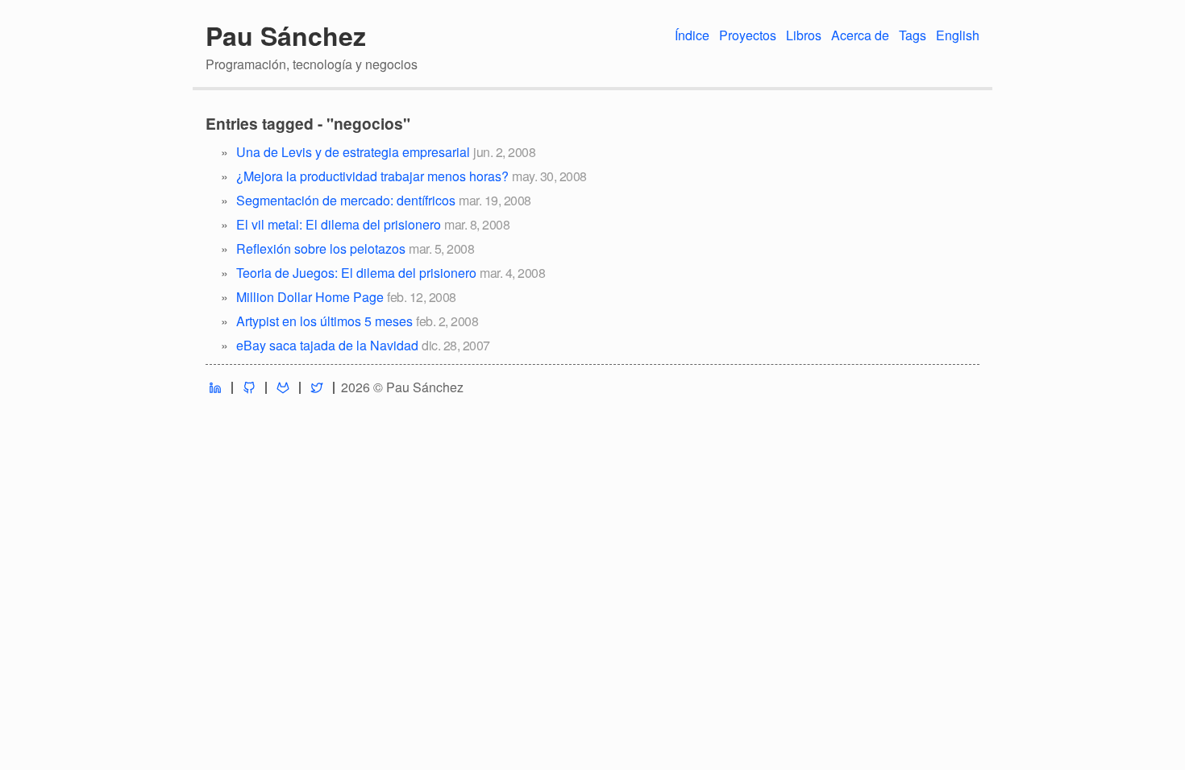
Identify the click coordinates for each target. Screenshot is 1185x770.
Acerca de (860, 35)
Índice (692, 35)
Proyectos (747, 35)
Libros (803, 35)
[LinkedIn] (215, 388)
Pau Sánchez (286, 35)
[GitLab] (283, 388)
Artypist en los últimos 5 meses (324, 321)
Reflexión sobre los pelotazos (320, 248)
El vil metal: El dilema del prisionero (338, 224)
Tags (912, 35)
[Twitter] (316, 388)
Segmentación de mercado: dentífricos (345, 200)
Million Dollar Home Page (310, 297)
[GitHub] (249, 388)
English (957, 35)
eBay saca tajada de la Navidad (327, 345)
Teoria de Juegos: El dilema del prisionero (356, 272)
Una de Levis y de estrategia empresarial (353, 152)
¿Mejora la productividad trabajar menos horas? (372, 176)
